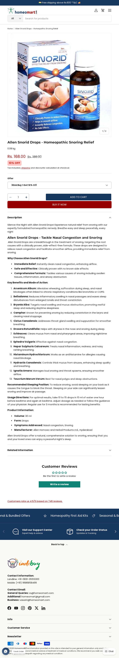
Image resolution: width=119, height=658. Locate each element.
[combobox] (59, 18)
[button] (102, 10)
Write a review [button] (59, 484)
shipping (25, 167)
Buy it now (59, 204)
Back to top (58, 544)
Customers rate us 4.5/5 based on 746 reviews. (34, 501)
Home (10, 29)
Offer (10, 178)
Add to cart (78, 197)
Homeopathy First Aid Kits (64, 516)
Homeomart (19, 648)
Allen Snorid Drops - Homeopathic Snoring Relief (36, 29)
